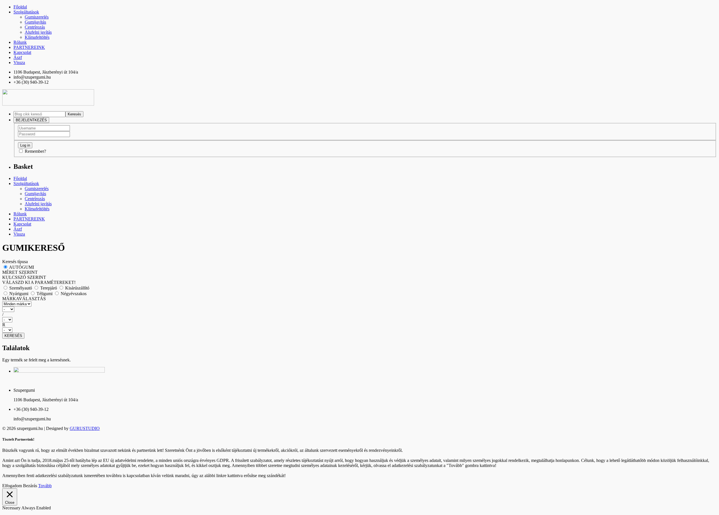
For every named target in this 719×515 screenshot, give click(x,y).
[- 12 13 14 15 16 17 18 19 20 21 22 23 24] (359, 330)
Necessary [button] (11, 507)
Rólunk (20, 42)
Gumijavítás (35, 22)
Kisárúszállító (76, 288)
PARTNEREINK (29, 47)
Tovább (45, 485)
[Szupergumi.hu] (48, 104)
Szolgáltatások (26, 12)
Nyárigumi (18, 293)
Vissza (19, 62)
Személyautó (20, 288)
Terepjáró (48, 288)
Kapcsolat (22, 52)
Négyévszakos (73, 293)
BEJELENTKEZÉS (31, 120)
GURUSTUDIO (85, 428)
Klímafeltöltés (37, 37)
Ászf (17, 57)
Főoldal (20, 6)
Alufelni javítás (38, 32)
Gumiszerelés (37, 17)
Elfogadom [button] (12, 485)
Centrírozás (35, 27)
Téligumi (44, 293)
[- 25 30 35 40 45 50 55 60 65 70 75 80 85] (359, 319)
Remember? (35, 151)
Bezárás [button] (30, 485)
